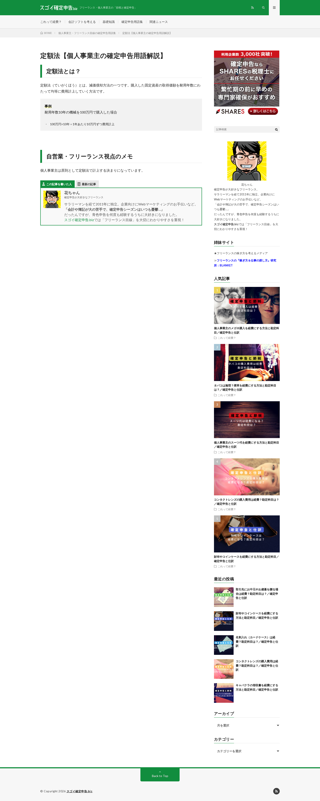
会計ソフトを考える (82, 22)
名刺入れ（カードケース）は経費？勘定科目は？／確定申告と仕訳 (257, 641)
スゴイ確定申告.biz (79, 220)
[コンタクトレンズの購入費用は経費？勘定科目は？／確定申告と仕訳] (224, 669)
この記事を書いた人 (59, 184)
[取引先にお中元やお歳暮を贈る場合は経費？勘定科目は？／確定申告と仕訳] (224, 597)
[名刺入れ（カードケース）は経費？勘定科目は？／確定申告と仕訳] (224, 645)
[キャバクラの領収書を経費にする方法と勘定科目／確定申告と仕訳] (224, 693)
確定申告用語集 (132, 22)
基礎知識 (109, 22)
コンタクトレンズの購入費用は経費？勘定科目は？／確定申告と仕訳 (257, 665)
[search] (276, 129)
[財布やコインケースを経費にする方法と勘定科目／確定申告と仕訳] (224, 621)
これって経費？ (51, 22)
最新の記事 (89, 184)
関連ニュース (159, 22)
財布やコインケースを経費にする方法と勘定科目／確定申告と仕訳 (258, 617)
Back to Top (160, 776)
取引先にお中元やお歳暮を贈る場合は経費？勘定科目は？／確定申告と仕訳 (257, 593)
